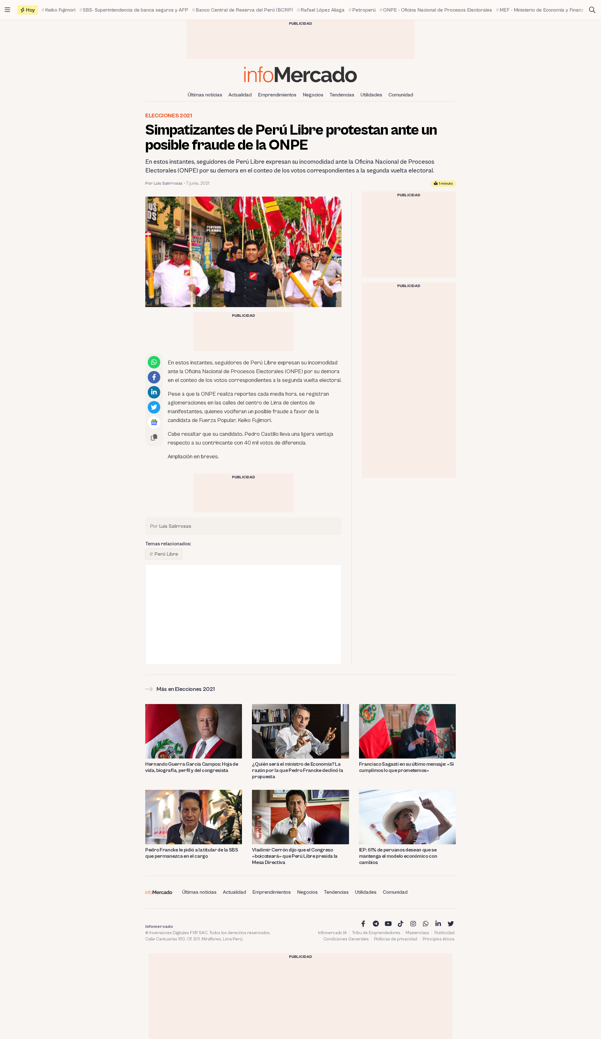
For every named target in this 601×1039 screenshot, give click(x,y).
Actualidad (240, 95)
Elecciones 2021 (168, 115)
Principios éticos (439, 939)
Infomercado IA (332, 932)
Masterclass (417, 932)
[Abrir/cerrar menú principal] (7, 10)
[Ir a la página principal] (300, 74)
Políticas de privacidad (395, 939)
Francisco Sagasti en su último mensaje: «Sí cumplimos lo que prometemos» (406, 767)
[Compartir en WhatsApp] (154, 362)
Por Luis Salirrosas (163, 183)
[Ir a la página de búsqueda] (592, 10)
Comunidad (400, 95)
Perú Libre (166, 554)
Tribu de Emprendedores (376, 932)
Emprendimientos (277, 95)
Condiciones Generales (346, 939)
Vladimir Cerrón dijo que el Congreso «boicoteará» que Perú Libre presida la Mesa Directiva (294, 856)
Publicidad (444, 932)
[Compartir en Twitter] (154, 407)
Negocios (313, 95)
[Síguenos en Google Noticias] (154, 422)
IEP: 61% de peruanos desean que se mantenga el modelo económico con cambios (398, 856)
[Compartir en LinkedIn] (154, 392)
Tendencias (342, 95)
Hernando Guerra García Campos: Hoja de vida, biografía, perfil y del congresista (191, 767)
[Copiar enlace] (154, 437)
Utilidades (371, 95)
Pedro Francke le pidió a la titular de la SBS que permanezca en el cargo (191, 853)
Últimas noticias (205, 95)
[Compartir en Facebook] (154, 377)
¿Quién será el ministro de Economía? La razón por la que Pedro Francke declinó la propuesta (297, 770)
